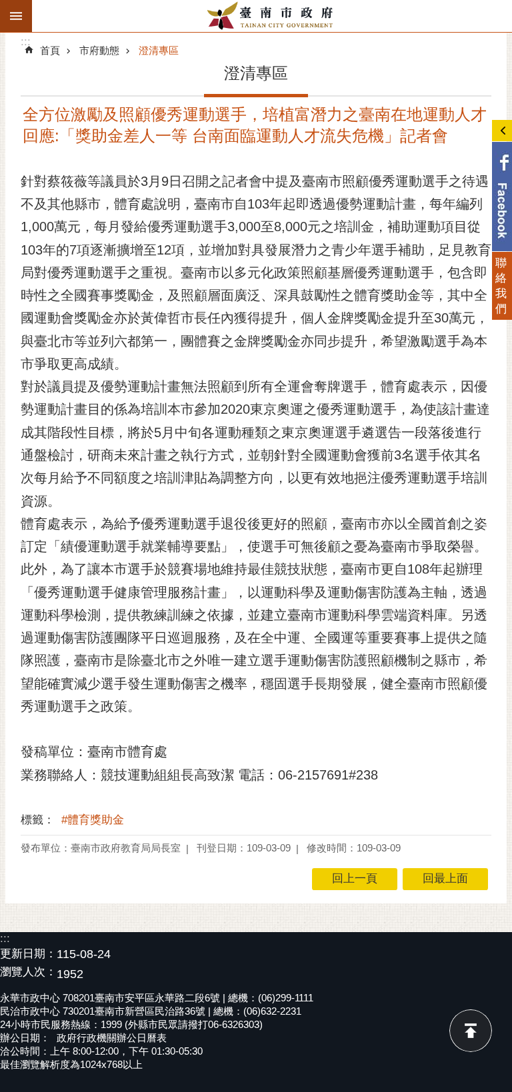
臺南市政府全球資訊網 (272, 16)
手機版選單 (16, 16)
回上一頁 (354, 878)
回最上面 (470, 1030)
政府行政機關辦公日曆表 (112, 1037)
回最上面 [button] (445, 878)
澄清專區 (159, 50)
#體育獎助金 (92, 820)
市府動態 (99, 50)
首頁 (50, 50)
